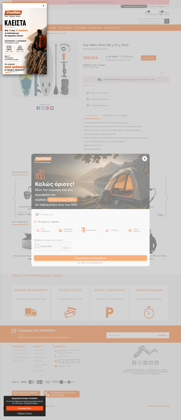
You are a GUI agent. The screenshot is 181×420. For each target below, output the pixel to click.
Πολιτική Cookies (30, 403)
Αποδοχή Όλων (24, 408)
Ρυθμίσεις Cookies (24, 413)
